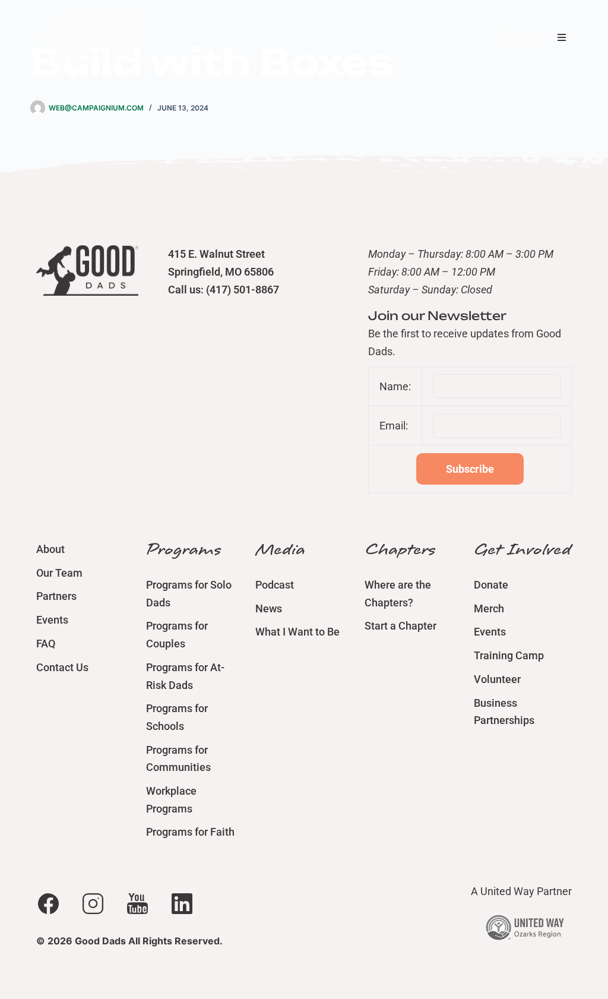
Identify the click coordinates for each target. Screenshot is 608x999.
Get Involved (522, 549)
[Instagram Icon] (92, 903)
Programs (183, 549)
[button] (561, 37)
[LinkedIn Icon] (181, 903)
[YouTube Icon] (137, 903)
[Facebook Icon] (48, 903)
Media (280, 549)
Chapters (400, 549)
